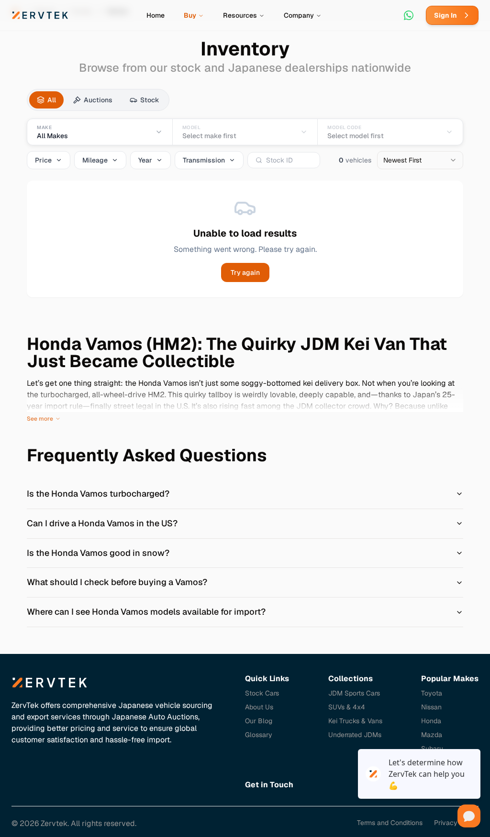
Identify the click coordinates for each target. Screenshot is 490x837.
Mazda (431, 734)
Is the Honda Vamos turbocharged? (98, 493)
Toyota (431, 693)
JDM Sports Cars (354, 693)
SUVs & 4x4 (346, 707)
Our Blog (258, 721)
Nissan (431, 707)
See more (40, 419)
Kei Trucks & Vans (355, 721)
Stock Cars (262, 693)
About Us (259, 707)
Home (155, 15)
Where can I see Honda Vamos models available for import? (146, 611)
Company (299, 15)
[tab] (46, 100)
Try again (245, 272)
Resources (240, 15)
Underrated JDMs (354, 734)
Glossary (258, 734)
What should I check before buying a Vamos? (117, 581)
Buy (190, 15)
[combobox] (420, 160)
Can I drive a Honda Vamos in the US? (102, 523)
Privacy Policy (456, 822)
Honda (431, 721)
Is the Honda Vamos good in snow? (98, 552)
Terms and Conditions (390, 822)
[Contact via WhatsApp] (408, 15)
